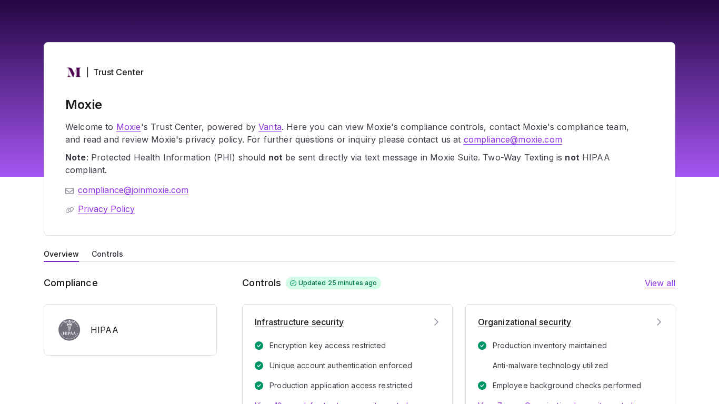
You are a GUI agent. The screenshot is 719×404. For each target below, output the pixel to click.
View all (660, 283)
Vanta (270, 127)
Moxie (128, 127)
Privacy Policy (106, 209)
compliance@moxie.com (513, 139)
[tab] (61, 253)
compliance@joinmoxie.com (133, 190)
